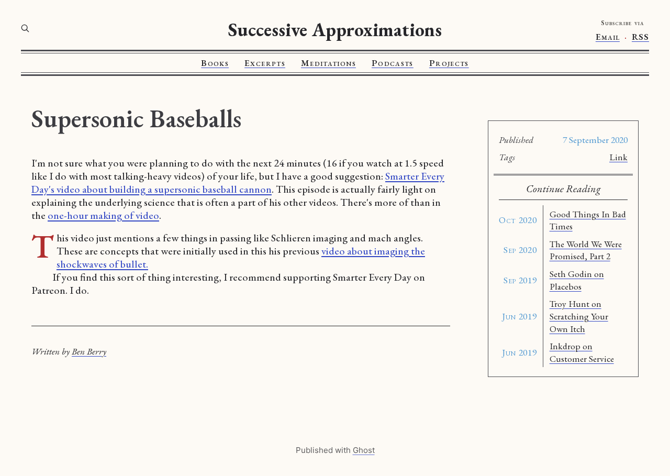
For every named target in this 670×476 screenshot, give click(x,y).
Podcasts (393, 63)
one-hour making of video (103, 215)
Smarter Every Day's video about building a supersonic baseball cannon (237, 182)
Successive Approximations (335, 29)
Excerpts (264, 63)
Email (608, 36)
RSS (640, 36)
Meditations (328, 63)
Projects (449, 63)
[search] (25, 28)
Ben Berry (89, 351)
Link (618, 157)
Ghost (364, 450)
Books (215, 63)
